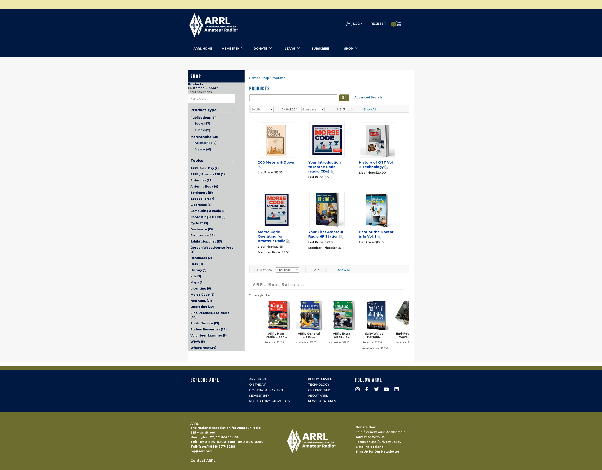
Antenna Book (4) (204, 186)
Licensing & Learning (266, 390)
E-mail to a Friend (370, 447)
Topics (196, 160)
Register (378, 23)
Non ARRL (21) (201, 300)
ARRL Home (258, 379)
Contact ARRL (203, 460)
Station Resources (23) (208, 329)
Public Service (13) (204, 323)
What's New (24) (203, 347)
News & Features (322, 401)
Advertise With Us (370, 437)
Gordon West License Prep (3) (212, 250)
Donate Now (366, 427)
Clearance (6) (201, 205)
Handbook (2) (201, 258)
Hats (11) (196, 264)
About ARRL (318, 395)
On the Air (257, 384)
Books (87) (202, 123)
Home (253, 78)
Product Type (203, 110)
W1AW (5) (197, 341)
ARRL (233, 23)
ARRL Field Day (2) (204, 168)
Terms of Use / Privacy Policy (378, 442)
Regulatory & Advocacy (269, 401)
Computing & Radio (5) (208, 211)
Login (358, 23)
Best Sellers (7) (202, 198)
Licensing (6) (200, 288)
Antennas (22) (201, 180)
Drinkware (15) (201, 229)
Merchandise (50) (204, 137)
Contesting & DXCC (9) (208, 217)
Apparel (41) (203, 149)
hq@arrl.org (201, 451)
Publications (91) (203, 117)
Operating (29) (202, 307)
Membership (259, 395)
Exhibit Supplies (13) (206, 241)
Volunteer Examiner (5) (208, 335)
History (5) (198, 270)
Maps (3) (197, 282)
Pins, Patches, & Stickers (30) (209, 315)
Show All (370, 109)
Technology (318, 384)
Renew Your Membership (386, 432)
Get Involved (319, 390)
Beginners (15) (201, 192)
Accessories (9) (205, 143)
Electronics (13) (202, 235)
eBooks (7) (202, 130)
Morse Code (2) (202, 294)
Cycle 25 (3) (199, 223)
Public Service (320, 379)
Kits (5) (195, 276)
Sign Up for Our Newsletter (377, 451)
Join (359, 432)
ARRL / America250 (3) (207, 174)
